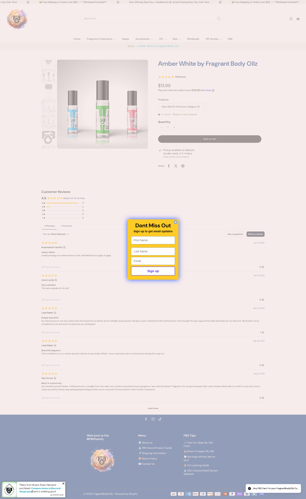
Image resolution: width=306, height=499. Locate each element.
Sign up (153, 271)
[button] (273, 488)
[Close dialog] (175, 222)
